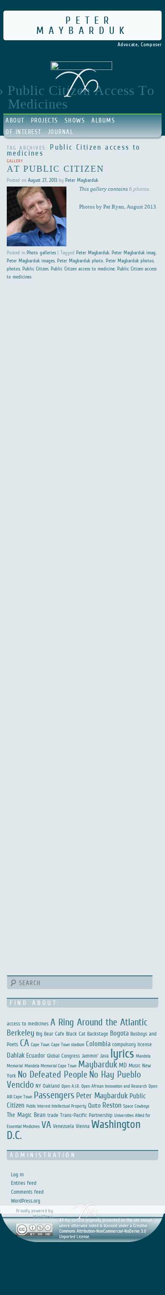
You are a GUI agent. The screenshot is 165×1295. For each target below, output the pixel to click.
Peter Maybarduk (82, 25)
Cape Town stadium (67, 1044)
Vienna (83, 1126)
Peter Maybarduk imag (134, 253)
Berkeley (20, 1032)
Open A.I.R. (70, 1086)
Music (134, 1065)
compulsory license (132, 1044)
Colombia (98, 1044)
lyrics (122, 1053)
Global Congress (63, 1056)
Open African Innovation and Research (114, 1086)
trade (52, 1115)
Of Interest (23, 131)
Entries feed (23, 1183)
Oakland (51, 1086)
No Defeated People (53, 1074)
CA (24, 1042)
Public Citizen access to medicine (83, 269)
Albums (103, 120)
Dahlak (16, 1055)
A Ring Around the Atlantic (99, 1022)
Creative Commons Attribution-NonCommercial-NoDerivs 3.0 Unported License (103, 1231)
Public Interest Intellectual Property (56, 1105)
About (15, 120)
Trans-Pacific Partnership (86, 1115)
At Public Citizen (55, 168)
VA (46, 1124)
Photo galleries (41, 253)
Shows (75, 120)
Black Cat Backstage (87, 1033)
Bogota (119, 1033)
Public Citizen (35, 269)
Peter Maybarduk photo (80, 261)
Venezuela (63, 1126)
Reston (111, 1105)
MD (123, 1065)
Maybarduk (97, 1064)
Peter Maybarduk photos (130, 261)
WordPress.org (25, 1201)
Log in (17, 1174)
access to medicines (28, 1023)
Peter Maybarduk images (31, 261)
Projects (44, 120)
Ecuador (35, 1055)
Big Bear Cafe (50, 1033)
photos (13, 269)
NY (38, 1086)
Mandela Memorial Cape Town (51, 1065)
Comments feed (27, 1192)
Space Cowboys (136, 1105)
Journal (61, 131)
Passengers (54, 1094)
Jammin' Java (95, 1056)
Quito (94, 1105)
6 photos (139, 189)
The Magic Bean (26, 1114)
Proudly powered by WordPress (34, 1213)
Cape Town (40, 1044)
